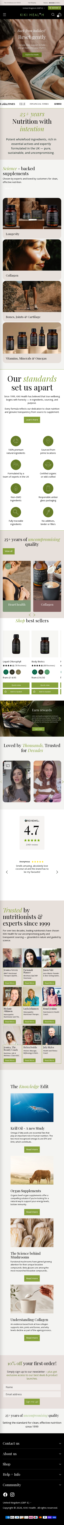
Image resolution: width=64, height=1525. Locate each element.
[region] (32, 872)
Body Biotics (38, 661)
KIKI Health (29, 1507)
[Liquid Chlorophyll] (16, 644)
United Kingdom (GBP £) (33, 8)
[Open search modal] (53, 14)
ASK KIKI (55, 8)
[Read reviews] (32, 833)
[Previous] (4, 2)
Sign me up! (32, 1401)
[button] (16, 665)
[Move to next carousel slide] (59, 718)
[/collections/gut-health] (32, 59)
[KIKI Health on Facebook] (5, 1495)
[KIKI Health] (32, 14)
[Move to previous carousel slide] (4, 718)
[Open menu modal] (4, 14)
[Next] (59, 2)
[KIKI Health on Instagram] (12, 1495)
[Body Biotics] (45, 644)
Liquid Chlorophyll (12, 661)
